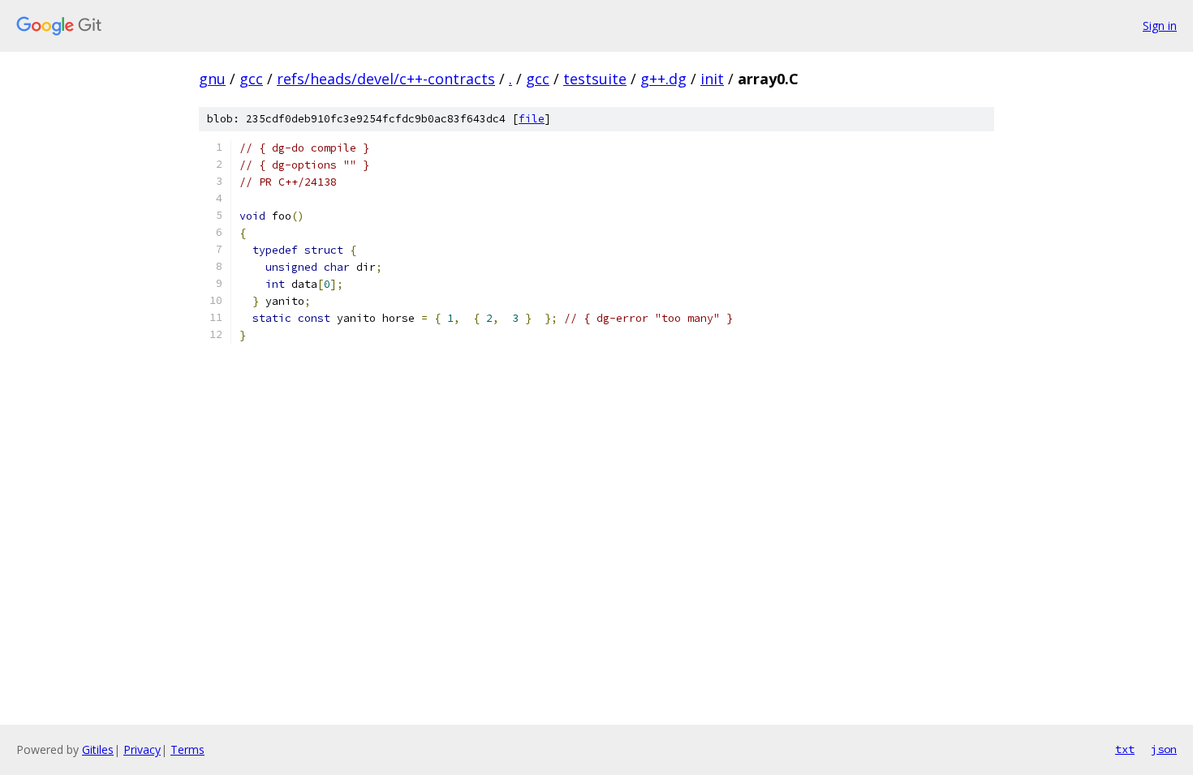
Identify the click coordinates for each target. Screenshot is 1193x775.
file (532, 119)
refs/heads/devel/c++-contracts (386, 78)
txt (1125, 749)
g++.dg (663, 78)
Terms (187, 749)
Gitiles (98, 749)
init (712, 78)
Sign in (1160, 25)
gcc (251, 78)
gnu (212, 78)
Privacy (142, 749)
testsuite (595, 78)
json (1164, 749)
